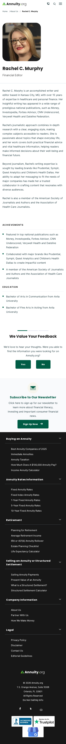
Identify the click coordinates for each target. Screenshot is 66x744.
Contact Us (17, 650)
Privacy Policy (18, 640)
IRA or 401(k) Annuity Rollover (27, 540)
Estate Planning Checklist (25, 546)
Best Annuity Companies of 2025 (29, 449)
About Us (14, 11)
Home (5, 11)
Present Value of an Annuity (26, 579)
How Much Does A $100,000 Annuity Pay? (33, 464)
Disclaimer (17, 645)
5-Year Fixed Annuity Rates (26, 505)
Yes (23, 364)
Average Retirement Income (26, 535)
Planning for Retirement (24, 530)
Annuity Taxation (20, 459)
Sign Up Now (30, 424)
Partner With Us (19, 615)
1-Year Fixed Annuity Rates (25, 500)
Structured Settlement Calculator (29, 590)
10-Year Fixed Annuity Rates (26, 510)
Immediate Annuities (22, 454)
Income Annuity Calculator (25, 470)
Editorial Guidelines (21, 655)
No (43, 364)
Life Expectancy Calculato (25, 551)
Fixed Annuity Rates (22, 489)
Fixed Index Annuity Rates (25, 494)
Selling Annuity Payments (25, 574)
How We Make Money (22, 620)
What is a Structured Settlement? (29, 585)
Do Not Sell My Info (33, 700)
